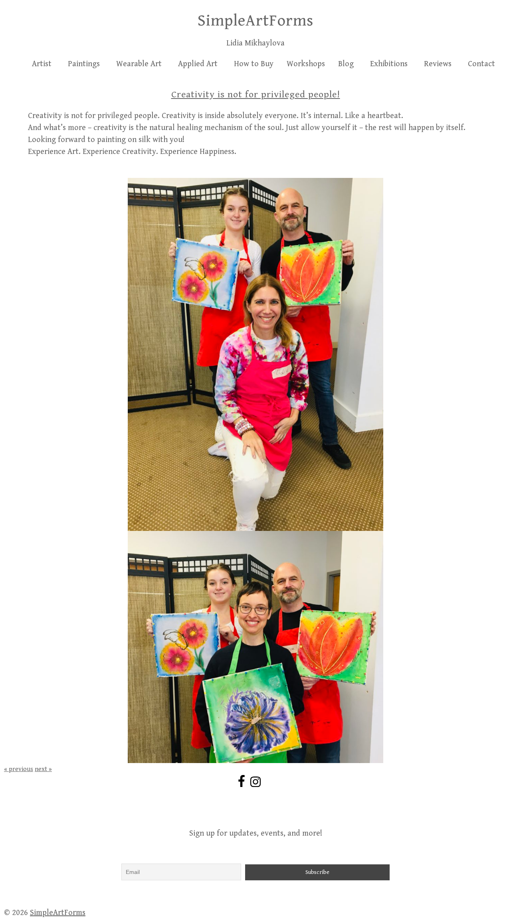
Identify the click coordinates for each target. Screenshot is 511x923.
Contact (481, 64)
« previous (18, 769)
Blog (346, 64)
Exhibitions (389, 64)
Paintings (84, 64)
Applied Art (198, 64)
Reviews (438, 64)
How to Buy (253, 64)
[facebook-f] (243, 781)
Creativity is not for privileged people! (255, 94)
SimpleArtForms (255, 21)
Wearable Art (139, 64)
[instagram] (256, 782)
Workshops (306, 64)
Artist (41, 64)
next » (43, 769)
